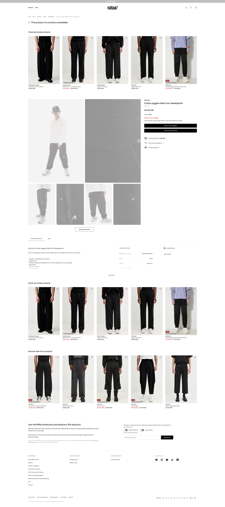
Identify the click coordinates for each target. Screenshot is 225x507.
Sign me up (167, 437)
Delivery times (73, 462)
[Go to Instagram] (163, 461)
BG (163, 498)
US (195, 498)
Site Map (71, 497)
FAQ (29, 481)
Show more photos (84, 229)
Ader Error (147, 100)
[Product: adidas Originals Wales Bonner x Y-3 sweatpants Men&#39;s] (78, 60)
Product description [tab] (36, 238)
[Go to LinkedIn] (178, 461)
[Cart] (196, 8)
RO (182, 498)
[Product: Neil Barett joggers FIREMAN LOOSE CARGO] (181, 60)
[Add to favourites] (57, 38)
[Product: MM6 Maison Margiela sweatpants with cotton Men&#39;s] (44, 60)
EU (169, 498)
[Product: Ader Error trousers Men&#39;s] (147, 379)
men (36, 7)
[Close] (195, 1)
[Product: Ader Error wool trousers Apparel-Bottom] (181, 379)
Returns (30, 462)
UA (187, 498)
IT (176, 498)
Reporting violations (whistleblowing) (38, 478)
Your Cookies (63, 497)
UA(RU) (191, 498)
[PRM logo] (112, 7)
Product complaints (33, 466)
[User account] (186, 8)
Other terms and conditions (36, 472)
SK (184, 498)
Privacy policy (31, 497)
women (30, 7)
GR (171, 498)
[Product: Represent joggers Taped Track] (147, 60)
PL (179, 498)
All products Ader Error (170, 130)
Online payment (115, 459)
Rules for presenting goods (35, 475)
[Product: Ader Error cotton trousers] (112, 379)
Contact (30, 485)
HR (174, 498)
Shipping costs (74, 459)
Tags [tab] (49, 238)
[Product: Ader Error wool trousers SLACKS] (78, 379)
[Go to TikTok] (173, 461)
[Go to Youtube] (168, 461)
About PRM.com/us (33, 459)
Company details (54, 497)
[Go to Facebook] (157, 461)
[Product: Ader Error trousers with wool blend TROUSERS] (44, 379)
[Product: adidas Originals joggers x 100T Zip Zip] (112, 60)
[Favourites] (191, 8)
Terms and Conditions (34, 469)
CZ (166, 498)
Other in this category (170, 125)
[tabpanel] (112, 259)
